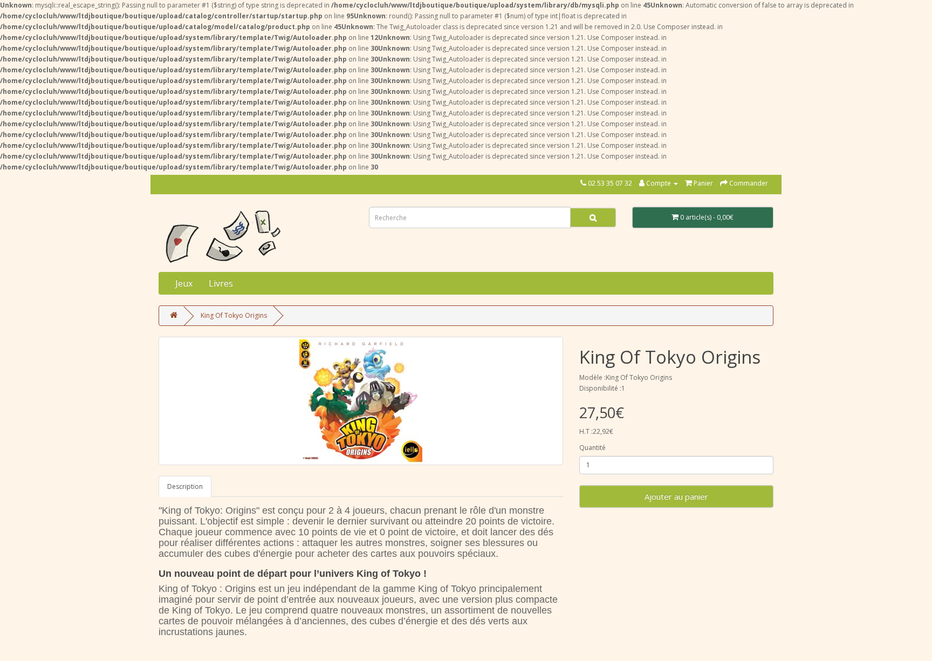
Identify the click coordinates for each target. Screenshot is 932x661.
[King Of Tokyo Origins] (361, 401)
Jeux (184, 283)
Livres (221, 283)
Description (185, 486)
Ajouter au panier (676, 496)
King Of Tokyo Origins (234, 315)
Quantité (592, 447)
